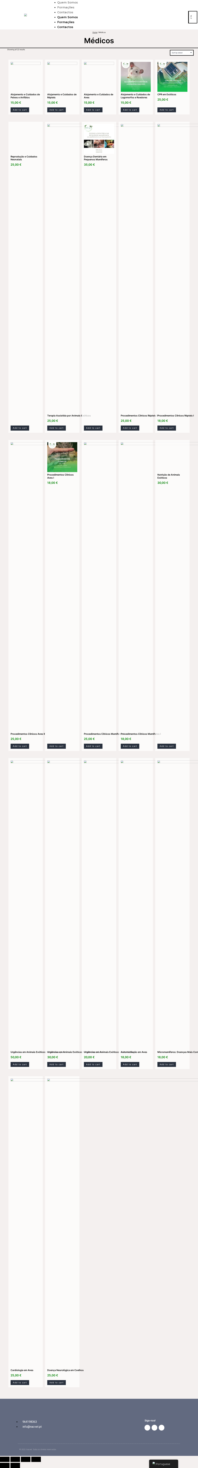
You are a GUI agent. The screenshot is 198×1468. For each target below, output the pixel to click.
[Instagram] (154, 1427)
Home (94, 32)
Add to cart (20, 110)
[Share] (15, 1459)
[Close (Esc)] (5, 1459)
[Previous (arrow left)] (5, 1465)
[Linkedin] (161, 1427)
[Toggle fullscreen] (25, 1459)
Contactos (65, 12)
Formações (65, 7)
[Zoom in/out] (36, 1459)
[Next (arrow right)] (15, 1465)
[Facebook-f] (147, 1427)
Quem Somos (67, 2)
